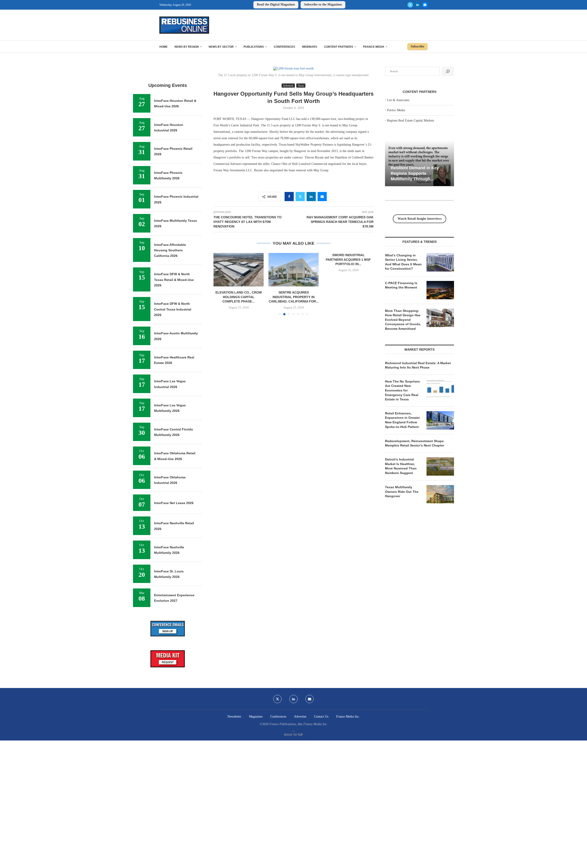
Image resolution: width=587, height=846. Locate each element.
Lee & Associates (398, 100)
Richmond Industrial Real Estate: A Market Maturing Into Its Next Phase (418, 365)
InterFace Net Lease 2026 (174, 503)
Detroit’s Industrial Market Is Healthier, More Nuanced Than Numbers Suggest (401, 466)
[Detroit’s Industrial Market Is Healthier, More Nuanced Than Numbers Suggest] (440, 466)
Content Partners (338, 46)
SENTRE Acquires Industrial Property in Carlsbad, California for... (293, 297)
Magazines (256, 716)
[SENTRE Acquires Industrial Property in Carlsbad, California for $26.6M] (293, 269)
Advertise (300, 716)
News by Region (186, 46)
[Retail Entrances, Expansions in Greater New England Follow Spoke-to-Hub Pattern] (440, 420)
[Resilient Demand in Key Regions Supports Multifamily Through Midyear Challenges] (419, 163)
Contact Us (321, 716)
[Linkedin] (417, 5)
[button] (220, 284)
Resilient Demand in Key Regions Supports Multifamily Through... (415, 173)
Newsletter (234, 716)
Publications (254, 46)
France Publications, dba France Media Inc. (298, 724)
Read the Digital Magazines (276, 4)
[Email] (425, 5)
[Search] (448, 71)
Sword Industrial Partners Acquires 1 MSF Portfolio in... (348, 259)
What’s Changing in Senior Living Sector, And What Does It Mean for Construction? (403, 262)
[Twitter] (410, 5)
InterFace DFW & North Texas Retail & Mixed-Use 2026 (174, 279)
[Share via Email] (322, 196)
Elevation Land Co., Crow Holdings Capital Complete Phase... (239, 297)
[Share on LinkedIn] (311, 196)
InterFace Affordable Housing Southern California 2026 (170, 250)
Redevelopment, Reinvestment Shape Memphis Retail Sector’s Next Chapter (414, 443)
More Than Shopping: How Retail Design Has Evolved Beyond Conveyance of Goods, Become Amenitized (403, 319)
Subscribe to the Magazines (323, 4)
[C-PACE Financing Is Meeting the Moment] (440, 290)
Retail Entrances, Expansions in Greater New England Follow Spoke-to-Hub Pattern (402, 420)
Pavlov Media (396, 110)
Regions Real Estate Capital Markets (410, 120)
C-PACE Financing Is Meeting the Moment (401, 285)
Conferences (284, 46)
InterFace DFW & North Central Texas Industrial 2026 (172, 309)
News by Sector (221, 46)
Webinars (309, 46)
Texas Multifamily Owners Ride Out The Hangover (401, 491)
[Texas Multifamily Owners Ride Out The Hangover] (440, 494)
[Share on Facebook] (289, 196)
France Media (373, 46)
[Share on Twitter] (300, 196)
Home (163, 46)
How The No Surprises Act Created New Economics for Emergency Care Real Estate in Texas (402, 390)
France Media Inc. (348, 716)
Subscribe (417, 46)
